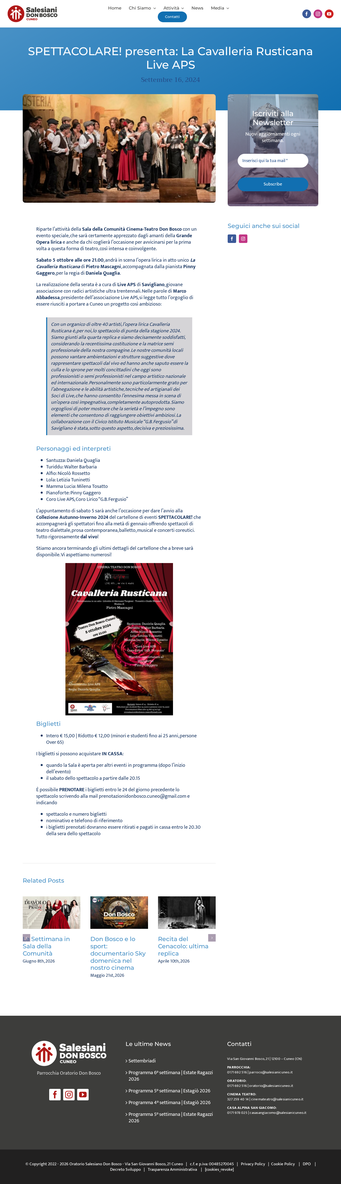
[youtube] (329, 13)
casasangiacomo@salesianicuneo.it (278, 1113)
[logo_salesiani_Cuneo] (32, 7)
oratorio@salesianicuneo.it (271, 1086)
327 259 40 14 (238, 1099)
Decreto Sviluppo (125, 1169)
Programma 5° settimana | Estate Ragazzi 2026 (171, 1117)
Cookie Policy (283, 1164)
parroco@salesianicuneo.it (271, 1072)
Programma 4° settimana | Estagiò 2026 (169, 1102)
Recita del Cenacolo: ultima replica (183, 946)
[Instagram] (243, 238)
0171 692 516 (237, 1072)
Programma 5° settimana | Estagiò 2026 (169, 1091)
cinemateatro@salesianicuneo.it (277, 1099)
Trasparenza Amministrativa (172, 1169)
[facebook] (306, 13)
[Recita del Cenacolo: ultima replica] (187, 912)
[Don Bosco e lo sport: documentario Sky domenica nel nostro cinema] (119, 912)
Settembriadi (142, 1061)
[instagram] (318, 13)
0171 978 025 (237, 1113)
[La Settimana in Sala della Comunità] (51, 912)
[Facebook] (232, 238)
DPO (307, 1164)
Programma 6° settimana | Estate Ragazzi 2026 (171, 1075)
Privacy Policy (253, 1164)
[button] (26, 938)
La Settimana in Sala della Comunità (46, 946)
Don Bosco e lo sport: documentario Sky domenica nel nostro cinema (118, 953)
